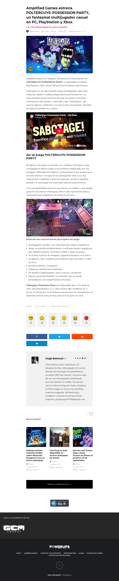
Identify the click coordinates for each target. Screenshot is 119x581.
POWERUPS (66, 575)
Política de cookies (95, 553)
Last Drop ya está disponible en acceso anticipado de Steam (59, 454)
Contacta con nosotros (50, 553)
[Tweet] (59, 336)
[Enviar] (82, 336)
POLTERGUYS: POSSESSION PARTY (60, 306)
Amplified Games (41, 306)
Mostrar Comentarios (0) (58, 484)
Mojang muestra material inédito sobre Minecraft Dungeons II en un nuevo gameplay (35, 455)
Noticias (53, 31)
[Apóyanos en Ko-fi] (59, 501)
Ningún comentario (32, 470)
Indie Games (45, 31)
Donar (81, 553)
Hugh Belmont (34, 31)
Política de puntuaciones (59, 555)
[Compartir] (36, 336)
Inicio (19, 553)
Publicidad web (70, 553)
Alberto (31, 464)
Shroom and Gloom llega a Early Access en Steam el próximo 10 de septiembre (83, 455)
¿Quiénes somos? (31, 553)
